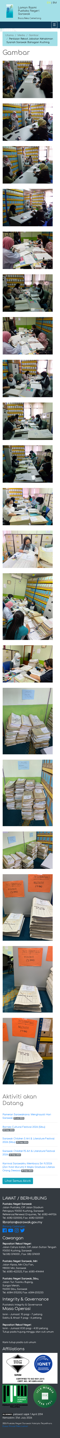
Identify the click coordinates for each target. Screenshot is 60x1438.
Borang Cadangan (13, 1226)
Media (21, 35)
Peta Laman (22, 1426)
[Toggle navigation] (54, 25)
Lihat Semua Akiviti (18, 1180)
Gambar (34, 35)
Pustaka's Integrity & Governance (22, 1304)
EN (48, 2)
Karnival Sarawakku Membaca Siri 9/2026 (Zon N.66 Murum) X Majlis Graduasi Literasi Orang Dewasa (28, 1167)
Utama (9, 35)
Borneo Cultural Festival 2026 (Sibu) (23, 1127)
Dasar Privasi (8, 1426)
